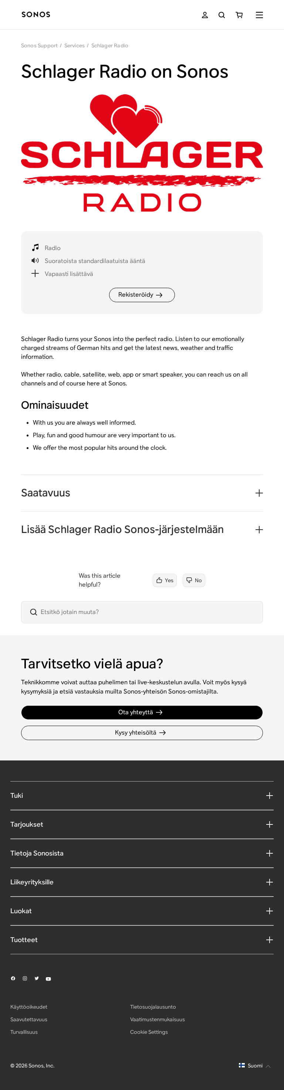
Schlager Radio (110, 45)
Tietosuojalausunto (153, 1006)
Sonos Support (39, 45)
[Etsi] (222, 15)
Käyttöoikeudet (28, 1006)
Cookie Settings (149, 1032)
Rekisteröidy (135, 294)
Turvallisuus (24, 1032)
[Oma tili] (205, 15)
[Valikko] (259, 15)
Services (74, 45)
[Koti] (36, 14)
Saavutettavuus (28, 1019)
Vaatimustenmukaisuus (157, 1019)
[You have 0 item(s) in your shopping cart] (239, 15)
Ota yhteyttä (135, 712)
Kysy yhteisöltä (135, 732)
